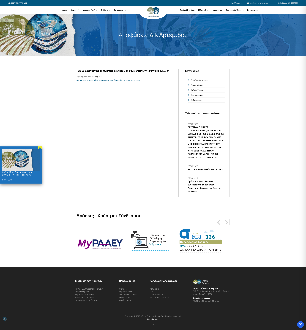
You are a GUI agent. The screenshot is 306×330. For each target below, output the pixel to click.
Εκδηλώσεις (196, 100)
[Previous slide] (219, 222)
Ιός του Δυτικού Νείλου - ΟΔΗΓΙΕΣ (205, 169)
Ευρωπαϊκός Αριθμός (159, 297)
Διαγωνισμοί (197, 95)
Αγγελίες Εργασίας (199, 80)
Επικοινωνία (252, 10)
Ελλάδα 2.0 (203, 10)
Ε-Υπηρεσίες (216, 10)
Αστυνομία (154, 289)
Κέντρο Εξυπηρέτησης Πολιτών (89, 289)
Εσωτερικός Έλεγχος (234, 10)
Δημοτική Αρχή (125, 291)
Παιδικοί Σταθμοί (187, 10)
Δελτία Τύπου (197, 90)
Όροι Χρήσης (153, 319)
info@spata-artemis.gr (259, 3)
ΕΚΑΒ (152, 291)
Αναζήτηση (235, 3)
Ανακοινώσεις (197, 85)
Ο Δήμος (123, 289)
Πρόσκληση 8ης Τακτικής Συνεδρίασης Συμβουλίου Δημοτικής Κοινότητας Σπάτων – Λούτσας (205, 186)
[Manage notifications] (5, 319)
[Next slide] (226, 222)
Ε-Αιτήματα (124, 297)
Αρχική (64, 10)
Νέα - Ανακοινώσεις (128, 294)
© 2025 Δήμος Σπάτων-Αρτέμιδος (149, 316)
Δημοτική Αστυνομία (84, 294)
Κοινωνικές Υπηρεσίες (85, 297)
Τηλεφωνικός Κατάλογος (86, 300)
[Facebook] (153, 325)
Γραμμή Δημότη (82, 291)
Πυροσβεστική (156, 294)
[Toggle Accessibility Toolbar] (300, 324)
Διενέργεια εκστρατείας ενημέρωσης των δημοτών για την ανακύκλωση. (108, 80)
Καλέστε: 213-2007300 (289, 3)
